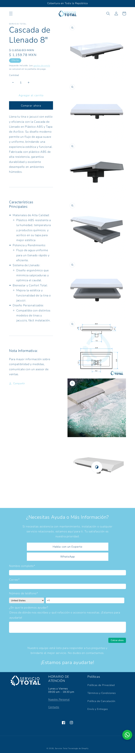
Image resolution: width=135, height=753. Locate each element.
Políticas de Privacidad (101, 685)
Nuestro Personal (59, 699)
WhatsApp (67, 556)
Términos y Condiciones (101, 693)
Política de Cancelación (101, 701)
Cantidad (14, 75)
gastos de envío (41, 65)
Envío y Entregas (97, 709)
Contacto (53, 707)
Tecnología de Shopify (78, 748)
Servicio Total (61, 748)
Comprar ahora (31, 106)
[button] (11, 14)
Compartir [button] (19, 383)
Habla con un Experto (67, 547)
